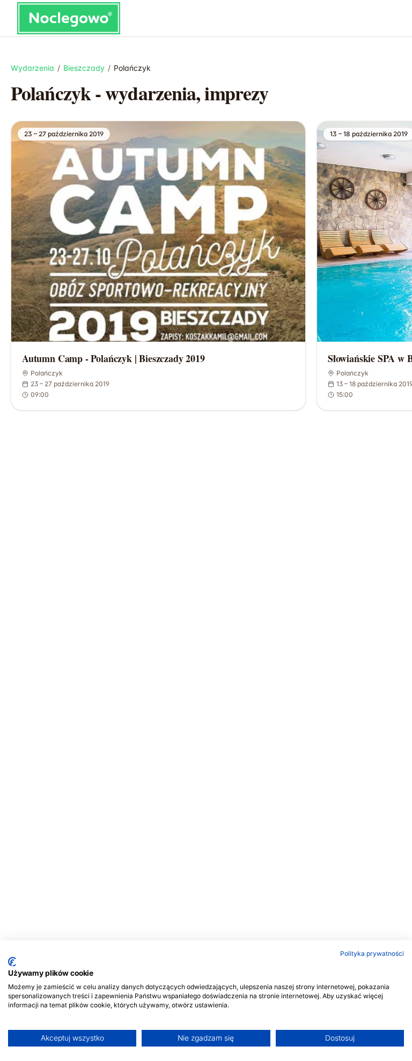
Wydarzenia (32, 67)
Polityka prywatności (372, 953)
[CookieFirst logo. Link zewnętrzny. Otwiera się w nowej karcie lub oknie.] (12, 962)
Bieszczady (84, 67)
